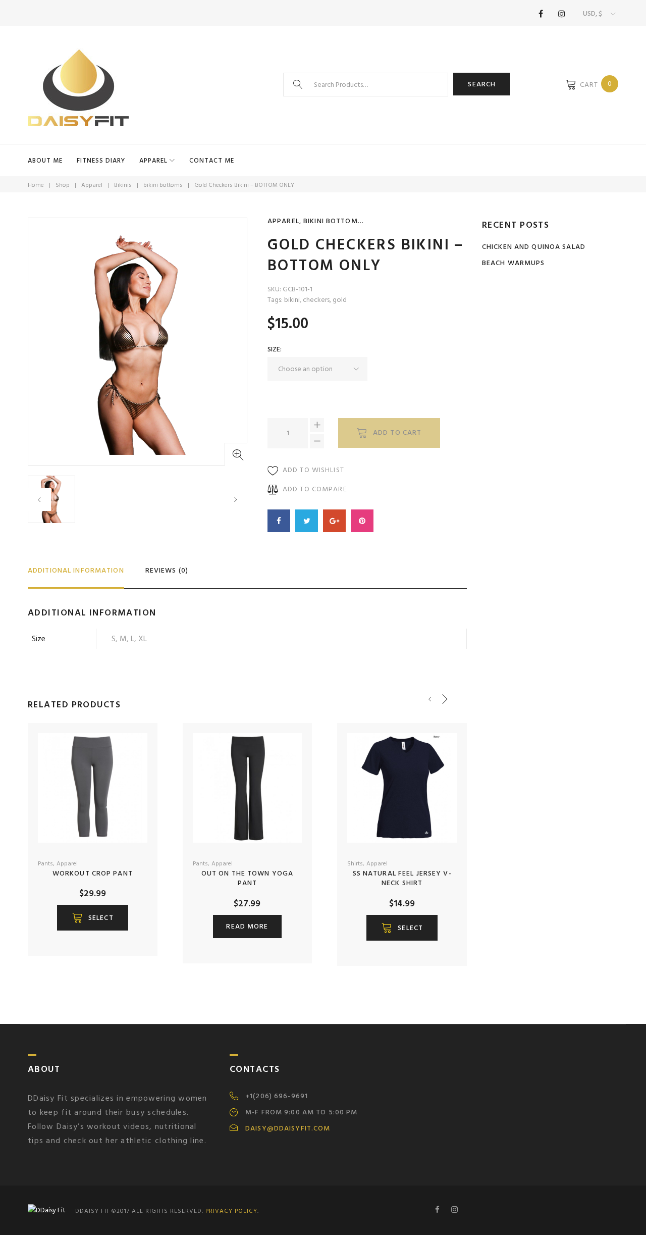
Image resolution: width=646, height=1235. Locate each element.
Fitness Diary (101, 161)
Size (273, 349)
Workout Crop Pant (92, 873)
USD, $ (592, 13)
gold (340, 299)
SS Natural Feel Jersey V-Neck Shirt (402, 878)
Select (101, 917)
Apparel (153, 161)
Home (36, 185)
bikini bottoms (163, 185)
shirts (355, 863)
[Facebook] (540, 13)
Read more (247, 926)
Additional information (76, 570)
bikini (292, 299)
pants (45, 863)
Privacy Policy (231, 1211)
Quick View (116, 841)
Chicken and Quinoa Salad (533, 246)
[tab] (76, 575)
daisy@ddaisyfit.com (287, 1128)
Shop (63, 185)
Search (482, 84)
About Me (45, 161)
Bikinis (123, 185)
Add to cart (397, 432)
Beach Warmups (513, 263)
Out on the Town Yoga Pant (247, 878)
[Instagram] (561, 13)
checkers (316, 299)
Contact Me (211, 161)
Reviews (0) (166, 570)
